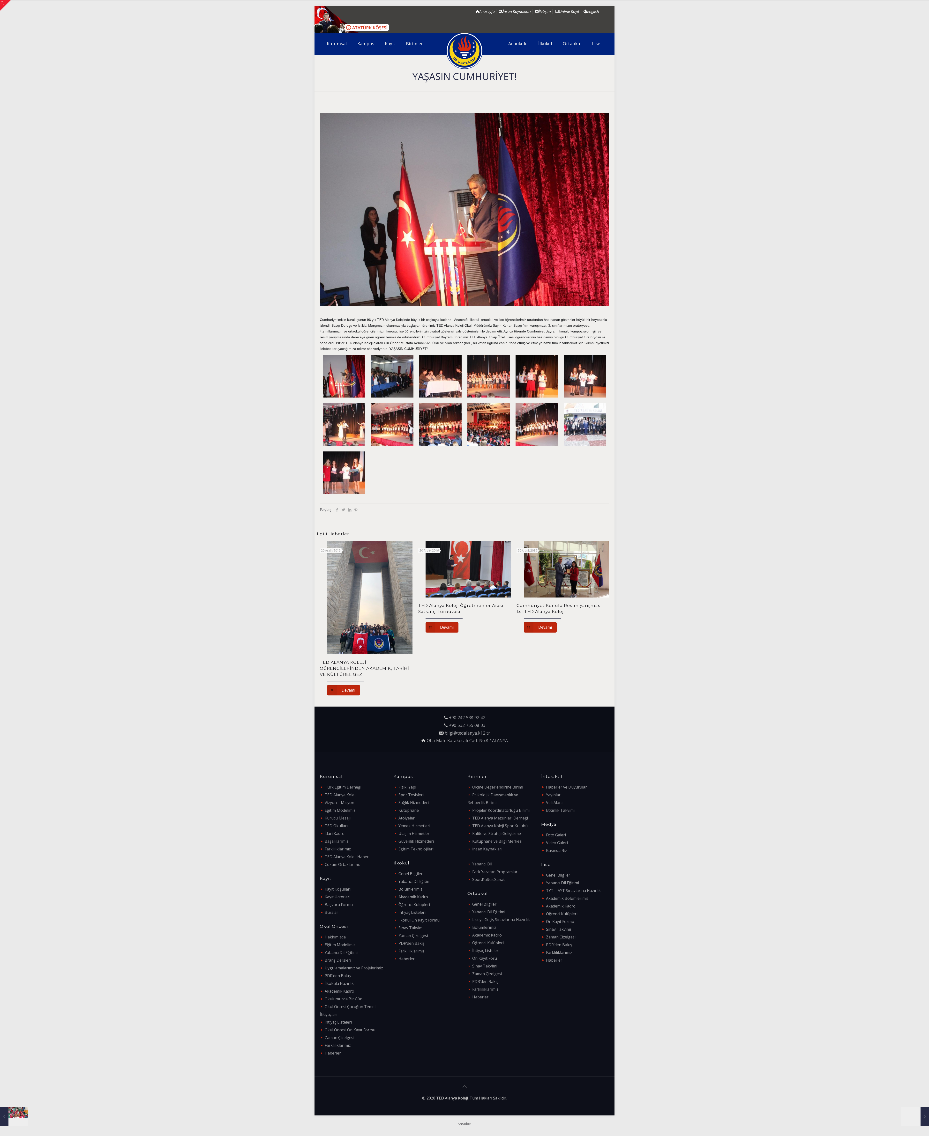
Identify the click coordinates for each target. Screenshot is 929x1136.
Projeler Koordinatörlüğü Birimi (501, 810)
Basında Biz (556, 850)
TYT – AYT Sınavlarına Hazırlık (573, 890)
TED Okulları (336, 825)
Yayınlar (553, 794)
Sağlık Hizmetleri (413, 802)
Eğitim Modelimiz (340, 810)
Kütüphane (408, 810)
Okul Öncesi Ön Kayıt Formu (350, 1030)
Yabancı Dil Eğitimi (341, 952)
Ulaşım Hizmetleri (414, 833)
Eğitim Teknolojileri (416, 849)
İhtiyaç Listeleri (338, 1022)
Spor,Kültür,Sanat (488, 879)
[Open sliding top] (5, 5)
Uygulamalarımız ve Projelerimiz (354, 968)
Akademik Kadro (339, 991)
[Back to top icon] (464, 1086)
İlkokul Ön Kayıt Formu (419, 920)
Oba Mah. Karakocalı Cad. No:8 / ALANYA (467, 740)
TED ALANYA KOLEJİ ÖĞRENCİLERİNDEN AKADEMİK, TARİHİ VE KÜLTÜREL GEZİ (364, 668)
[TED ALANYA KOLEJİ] (464, 51)
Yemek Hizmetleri (414, 825)
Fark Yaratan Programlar (494, 871)
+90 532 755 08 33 (467, 725)
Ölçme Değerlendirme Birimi (497, 787)
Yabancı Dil (482, 864)
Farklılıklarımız (338, 849)
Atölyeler (406, 818)
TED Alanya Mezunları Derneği (500, 818)
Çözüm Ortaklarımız (343, 864)
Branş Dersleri (338, 960)
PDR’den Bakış (338, 975)
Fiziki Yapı (407, 787)
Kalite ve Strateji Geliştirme (496, 833)
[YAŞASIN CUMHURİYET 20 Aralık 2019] (915, 1116)
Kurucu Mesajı (338, 818)
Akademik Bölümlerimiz (567, 898)
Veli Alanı (554, 802)
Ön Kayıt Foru (484, 958)
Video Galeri (557, 842)
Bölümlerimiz (410, 889)
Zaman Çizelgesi (339, 1037)
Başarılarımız (336, 841)
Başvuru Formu (339, 904)
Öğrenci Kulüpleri (414, 904)
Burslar (331, 912)
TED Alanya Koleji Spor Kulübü (500, 825)
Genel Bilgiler (410, 873)
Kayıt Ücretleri (337, 897)
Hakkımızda (335, 937)
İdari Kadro (335, 833)
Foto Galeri (556, 835)
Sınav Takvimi (410, 927)
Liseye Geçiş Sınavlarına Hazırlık (501, 919)
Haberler (333, 1053)
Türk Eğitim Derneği (343, 787)
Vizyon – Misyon (339, 802)
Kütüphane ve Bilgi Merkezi (497, 841)
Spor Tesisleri (411, 794)
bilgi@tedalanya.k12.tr (467, 733)
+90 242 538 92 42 (467, 717)
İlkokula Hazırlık (339, 983)
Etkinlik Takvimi (560, 810)
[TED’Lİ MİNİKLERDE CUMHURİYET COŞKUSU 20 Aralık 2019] (14, 1116)
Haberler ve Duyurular (566, 787)
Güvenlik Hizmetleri (416, 841)
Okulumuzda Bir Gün (343, 999)
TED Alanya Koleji (340, 794)
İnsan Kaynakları (487, 849)
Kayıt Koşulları (338, 889)
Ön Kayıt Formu (560, 921)
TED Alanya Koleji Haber (347, 856)
